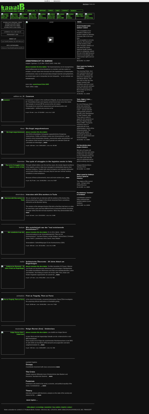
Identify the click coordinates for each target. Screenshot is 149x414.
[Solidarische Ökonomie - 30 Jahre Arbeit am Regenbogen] (12, 266)
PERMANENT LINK (12, 34)
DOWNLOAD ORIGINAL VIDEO (12, 22)
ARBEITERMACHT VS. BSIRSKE (39, 61)
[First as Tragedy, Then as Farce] (12, 299)
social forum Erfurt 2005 (41, 84)
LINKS (57, 10)
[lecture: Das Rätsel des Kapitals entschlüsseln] (52, 19)
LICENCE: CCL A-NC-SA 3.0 (12, 32)
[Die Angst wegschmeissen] (12, 132)
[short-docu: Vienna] (80, 19)
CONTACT (65, 10)
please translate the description (36, 67)
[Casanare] (12, 100)
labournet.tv (57, 1)
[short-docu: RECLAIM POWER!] (61, 19)
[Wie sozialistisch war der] (12, 232)
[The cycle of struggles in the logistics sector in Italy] (12, 165)
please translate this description (36, 132)
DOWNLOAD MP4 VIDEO (12, 24)
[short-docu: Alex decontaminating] (15, 19)
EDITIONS (43, 10)
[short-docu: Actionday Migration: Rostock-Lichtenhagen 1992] (43, 19)
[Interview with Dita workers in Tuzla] (12, 198)
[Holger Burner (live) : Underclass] (12, 332)
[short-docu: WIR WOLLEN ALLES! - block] (5, 19)
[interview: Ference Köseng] (71, 19)
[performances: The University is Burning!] (33, 19)
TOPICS (50, 10)
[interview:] (24, 19)
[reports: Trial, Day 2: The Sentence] (89, 19)
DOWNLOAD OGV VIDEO (12, 25)
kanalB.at (47, 1)
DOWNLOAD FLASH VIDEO (12, 27)
